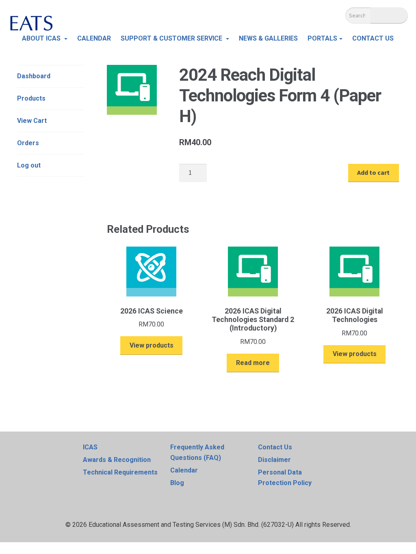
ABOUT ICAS (42, 38)
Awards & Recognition (117, 460)
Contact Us (275, 447)
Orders (28, 143)
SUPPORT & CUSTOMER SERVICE (172, 38)
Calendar (184, 470)
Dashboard (33, 76)
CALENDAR (94, 38)
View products (151, 345)
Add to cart (373, 172)
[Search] (389, 15)
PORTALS (322, 38)
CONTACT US (373, 38)
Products (31, 98)
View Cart (32, 121)
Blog (177, 483)
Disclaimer (274, 460)
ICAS (90, 447)
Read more (253, 363)
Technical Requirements (120, 472)
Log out (29, 165)
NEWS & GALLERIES (268, 38)
